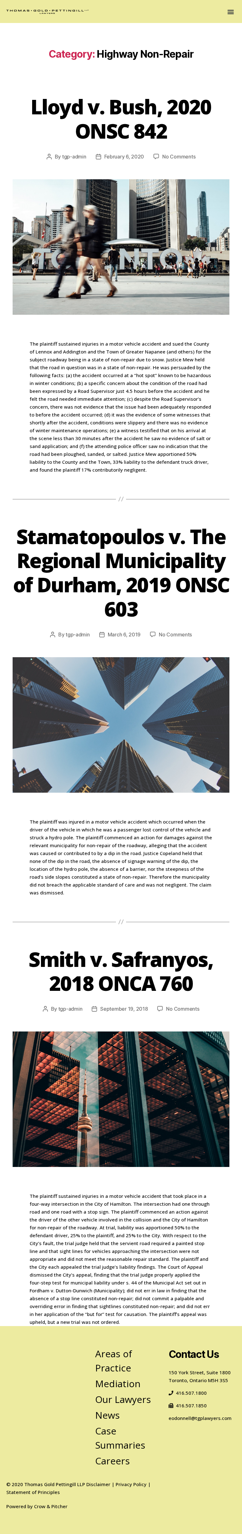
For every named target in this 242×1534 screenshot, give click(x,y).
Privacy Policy (131, 1484)
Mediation (118, 1383)
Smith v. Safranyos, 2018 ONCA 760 (121, 971)
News (107, 1415)
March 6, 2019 (124, 634)
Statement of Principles (33, 1492)
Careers (112, 1460)
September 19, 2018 (124, 1009)
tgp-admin (74, 156)
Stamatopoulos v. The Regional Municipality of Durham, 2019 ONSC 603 (121, 573)
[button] (230, 11)
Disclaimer (98, 1484)
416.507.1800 (191, 1393)
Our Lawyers (123, 1399)
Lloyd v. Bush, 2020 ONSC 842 (121, 119)
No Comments (178, 156)
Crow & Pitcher (50, 1506)
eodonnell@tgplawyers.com (200, 1418)
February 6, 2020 (124, 156)
